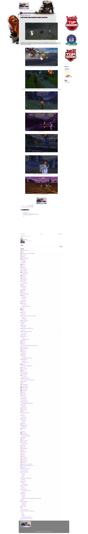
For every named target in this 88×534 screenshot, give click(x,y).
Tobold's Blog (23, 259)
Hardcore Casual (24, 303)
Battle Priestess (24, 504)
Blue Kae (23, 309)
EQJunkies (23, 487)
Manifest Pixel (23, 462)
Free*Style (23, 308)
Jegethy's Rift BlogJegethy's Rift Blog (27, 517)
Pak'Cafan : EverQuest (24, 440)
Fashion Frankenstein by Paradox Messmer (27, 328)
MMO (27, 207)
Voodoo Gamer (24, 456)
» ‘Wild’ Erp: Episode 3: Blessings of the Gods (28, 465)
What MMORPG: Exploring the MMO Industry (27, 403)
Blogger (52, 531)
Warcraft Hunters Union (25, 273)
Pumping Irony (23, 492)
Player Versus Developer (25, 386)
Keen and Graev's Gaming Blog (26, 306)
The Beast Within (24, 442)
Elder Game (23, 414)
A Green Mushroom (24, 270)
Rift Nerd (23, 476)
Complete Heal (24, 406)
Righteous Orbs (24, 322)
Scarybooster (23, 292)
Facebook (43, 13)
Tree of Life (23, 439)
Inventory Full (23, 256)
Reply (24, 216)
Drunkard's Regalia (24, 409)
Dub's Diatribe (23, 340)
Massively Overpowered (25, 250)
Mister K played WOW (24, 384)
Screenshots (32, 207)
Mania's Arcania (24, 420)
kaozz (27, 239)
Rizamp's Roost (24, 437)
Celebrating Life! (24, 289)
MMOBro (23, 323)
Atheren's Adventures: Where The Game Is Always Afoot (29, 315)
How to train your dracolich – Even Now (27, 331)
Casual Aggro (23, 267)
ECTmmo (66, 64)
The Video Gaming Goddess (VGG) (26, 490)
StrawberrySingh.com (24, 297)
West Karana (23, 311)
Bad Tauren (23, 411)
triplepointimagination (25, 501)
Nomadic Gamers (24, 287)
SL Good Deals (24, 281)
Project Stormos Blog (24, 457)
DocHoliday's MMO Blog (25, 373)
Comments (67, 72)
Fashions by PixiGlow (24, 448)
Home (21, 13)
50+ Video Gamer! (24, 459)
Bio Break (23, 251)
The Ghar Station (24, 275)
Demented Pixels (24, 503)
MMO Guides (34, 13)
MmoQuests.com (24, 353)
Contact (25, 13)
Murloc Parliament (24, 390)
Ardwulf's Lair (23, 295)
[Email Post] (27, 205)
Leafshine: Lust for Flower (25, 362)
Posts (67, 70)
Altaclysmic (23, 370)
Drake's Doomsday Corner (25, 509)
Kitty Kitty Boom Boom (25, 425)
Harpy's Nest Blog (24, 325)
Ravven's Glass (24, 314)
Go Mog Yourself (24, 428)
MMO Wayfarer (24, 354)
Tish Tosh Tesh (23, 276)
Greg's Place (23, 473)
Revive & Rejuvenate (24, 398)
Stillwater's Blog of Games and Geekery (27, 464)
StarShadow (23, 337)
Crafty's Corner (23, 445)
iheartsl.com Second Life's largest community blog (28, 253)
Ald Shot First (23, 342)
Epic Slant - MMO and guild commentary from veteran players (30, 345)
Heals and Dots (24, 467)
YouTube (47, 13)
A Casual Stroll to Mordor (25, 484)
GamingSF (23, 284)
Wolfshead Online (24, 261)
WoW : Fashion (24, 395)
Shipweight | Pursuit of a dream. (26, 468)
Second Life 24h (24, 300)
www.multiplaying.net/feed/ (25, 339)
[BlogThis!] (30, 205)
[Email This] (29, 205)
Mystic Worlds (23, 298)
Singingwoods (23, 423)
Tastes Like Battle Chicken (25, 348)
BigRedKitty (23, 482)
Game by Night (23, 334)
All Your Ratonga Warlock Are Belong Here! (27, 518)
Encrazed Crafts (24, 481)
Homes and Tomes (24, 375)
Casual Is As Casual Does (25, 434)
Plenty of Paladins (24, 381)
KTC (22, 507)
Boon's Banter (23, 454)
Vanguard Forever (24, 451)
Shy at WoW (23, 431)
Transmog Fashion (24, 417)
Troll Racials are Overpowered (26, 378)
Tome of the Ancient (24, 278)
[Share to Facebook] (32, 205)
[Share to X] (31, 205)
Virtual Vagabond (24, 361)
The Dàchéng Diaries (24, 359)
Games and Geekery (24, 376)
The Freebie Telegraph (25, 320)
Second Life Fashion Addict (25, 412)
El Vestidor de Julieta (24, 387)
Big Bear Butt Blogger (24, 283)
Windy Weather (24, 493)
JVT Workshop (23, 262)
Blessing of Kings (24, 286)
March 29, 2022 (29, 212)
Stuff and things (24, 404)
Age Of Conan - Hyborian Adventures (26, 478)
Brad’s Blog (23, 515)
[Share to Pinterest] (33, 205)
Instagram (51, 13)
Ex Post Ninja (23, 392)
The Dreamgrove (24, 356)
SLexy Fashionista (24, 351)
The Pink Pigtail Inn (24, 489)
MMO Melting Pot (24, 426)
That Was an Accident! (24, 389)
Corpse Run (23, 415)
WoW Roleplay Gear (24, 400)
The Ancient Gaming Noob (25, 258)
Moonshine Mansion (24, 336)
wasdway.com (23, 495)
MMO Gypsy (23, 290)
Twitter (39, 13)
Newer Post (23, 234)
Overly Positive (24, 317)
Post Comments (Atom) (27, 236)
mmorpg (29, 207)
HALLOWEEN (24, 207)
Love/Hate (23, 453)
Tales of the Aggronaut (25, 272)
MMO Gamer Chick (24, 301)
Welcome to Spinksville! (25, 401)
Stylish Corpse (23, 367)
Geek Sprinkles (24, 326)
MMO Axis (23, 514)
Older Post (60, 234)
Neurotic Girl (23, 364)
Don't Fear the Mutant (24, 470)
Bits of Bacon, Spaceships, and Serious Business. (28, 379)
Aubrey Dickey (25, 212)
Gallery (29, 13)
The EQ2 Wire (23, 479)
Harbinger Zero (24, 350)
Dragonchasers (24, 264)
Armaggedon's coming (25, 443)
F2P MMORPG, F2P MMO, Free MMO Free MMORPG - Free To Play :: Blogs (31, 498)
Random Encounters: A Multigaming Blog (27, 365)
